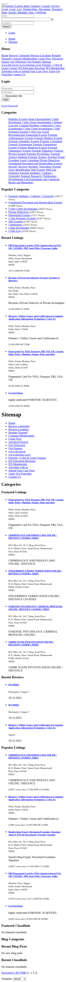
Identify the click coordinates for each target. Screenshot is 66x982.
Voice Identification (19, 169)
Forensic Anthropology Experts (33, 136)
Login (11, 32)
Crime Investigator (18, 227)
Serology (33, 166)
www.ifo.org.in (9, 64)
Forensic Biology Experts (48, 138)
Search (6, 26)
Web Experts (38, 169)
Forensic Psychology (38, 153)
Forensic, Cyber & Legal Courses (27, 457)
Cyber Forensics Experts (22, 218)
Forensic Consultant (51, 141)
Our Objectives (18, 61)
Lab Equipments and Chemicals (41, 179)
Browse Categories (19, 55)
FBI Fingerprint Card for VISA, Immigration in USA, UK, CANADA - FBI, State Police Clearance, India (34, 247)
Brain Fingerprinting (39, 119)
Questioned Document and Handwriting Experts (35, 163)
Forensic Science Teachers (42, 157)
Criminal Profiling (29, 125)
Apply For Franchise (20, 473)
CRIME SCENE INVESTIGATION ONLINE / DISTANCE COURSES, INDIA (31, 643)
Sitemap (46, 61)
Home (11, 38)
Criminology (47, 125)
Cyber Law (35, 131)
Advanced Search (18, 442)
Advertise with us (11, 71)
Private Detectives (50, 160)
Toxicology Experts (50, 166)
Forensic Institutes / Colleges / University (31, 196)
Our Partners (34, 61)
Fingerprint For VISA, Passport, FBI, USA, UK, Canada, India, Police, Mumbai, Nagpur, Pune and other (36, 353)
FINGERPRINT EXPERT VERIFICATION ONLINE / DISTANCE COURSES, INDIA (35, 572)
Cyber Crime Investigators (37, 128)
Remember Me (13, 95)
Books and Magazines (20, 182)
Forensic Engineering (20, 144)
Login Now (44, 58)
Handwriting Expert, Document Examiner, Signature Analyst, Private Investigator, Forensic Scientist (34, 833)
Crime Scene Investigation (36, 122)
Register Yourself (17, 432)
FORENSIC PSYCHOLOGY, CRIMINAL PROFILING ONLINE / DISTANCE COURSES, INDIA (35, 608)
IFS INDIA (13, 684)
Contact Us (19, 74)
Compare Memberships (24, 58)
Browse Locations (41, 55)
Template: (6, 978)
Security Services (18, 166)
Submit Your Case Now (35, 71)
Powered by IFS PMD (13, 972)
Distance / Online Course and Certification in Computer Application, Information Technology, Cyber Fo (35, 317)
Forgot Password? (9, 105)
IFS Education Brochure (31, 68)
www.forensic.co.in (30, 64)
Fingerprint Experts (36, 134)
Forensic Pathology (42, 150)
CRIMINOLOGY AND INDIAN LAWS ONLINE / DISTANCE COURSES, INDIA (32, 536)
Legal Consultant (29, 160)
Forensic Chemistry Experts (23, 141)
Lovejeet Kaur (15, 393)
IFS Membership (55, 68)
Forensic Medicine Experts (32, 147)
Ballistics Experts (18, 119)
